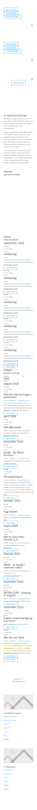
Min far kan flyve (14, 637)
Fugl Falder (10, 511)
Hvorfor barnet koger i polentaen (18, 396)
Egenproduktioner (10, 716)
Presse (6, 781)
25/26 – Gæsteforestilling (20, 400)
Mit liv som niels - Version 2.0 (14, 538)
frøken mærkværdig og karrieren (18, 619)
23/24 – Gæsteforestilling (20, 641)
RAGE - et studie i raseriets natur (14, 566)
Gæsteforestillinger (10, 720)
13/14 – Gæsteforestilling (20, 624)
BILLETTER (11, 9)
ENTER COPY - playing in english (17, 594)
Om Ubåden (8, 774)
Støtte (6, 778)
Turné (6, 732)
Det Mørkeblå (12, 427)
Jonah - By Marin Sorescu (14, 454)
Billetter (6, 739)
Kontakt (6, 789)
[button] (18, 205)
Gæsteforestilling (13, 260)
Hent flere (10, 367)
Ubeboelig (10, 254)
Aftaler (6, 785)
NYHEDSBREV (12, 16)
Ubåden (6, 724)
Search (7, 378)
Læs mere (10, 267)
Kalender (7, 728)
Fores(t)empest (13, 476)
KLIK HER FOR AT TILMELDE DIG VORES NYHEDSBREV (18, 688)
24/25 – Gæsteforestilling (20, 543)
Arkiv (5, 736)
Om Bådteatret (9, 770)
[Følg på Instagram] (9, 20)
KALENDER (11, 13)
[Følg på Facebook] (5, 20)
